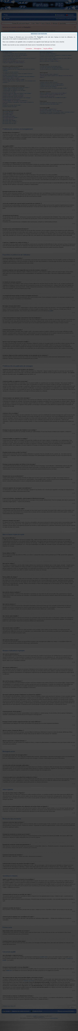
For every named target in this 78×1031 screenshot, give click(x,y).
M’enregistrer (37, 48)
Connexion (29, 48)
